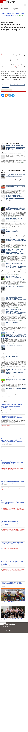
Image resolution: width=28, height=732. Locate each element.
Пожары (13, 15)
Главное (3, 13)
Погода (22, 13)
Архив (9, 13)
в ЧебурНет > (21, 15)
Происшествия (5, 15)
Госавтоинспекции (6, 55)
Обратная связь (4, 628)
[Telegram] (9, 95)
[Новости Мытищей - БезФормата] (8, 1)
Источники (15, 13)
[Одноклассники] (6, 95)
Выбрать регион (4, 629)
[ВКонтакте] (2, 95)
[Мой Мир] (13, 95)
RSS (10, 630)
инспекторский (14, 66)
